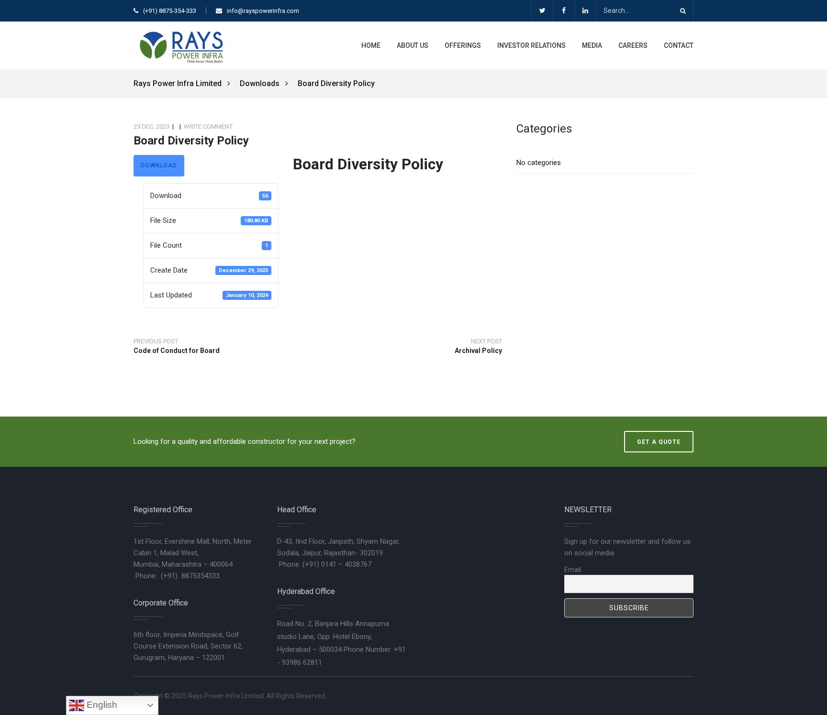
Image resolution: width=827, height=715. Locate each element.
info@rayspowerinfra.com (263, 10)
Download (159, 165)
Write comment (208, 126)
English (100, 705)
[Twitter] (542, 11)
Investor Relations (531, 45)
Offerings (463, 45)
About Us (412, 45)
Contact (678, 45)
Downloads (259, 83)
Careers (633, 45)
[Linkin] (585, 11)
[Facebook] (563, 11)
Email (572, 569)
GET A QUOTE (659, 442)
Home (370, 45)
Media (592, 45)
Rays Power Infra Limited (179, 83)
